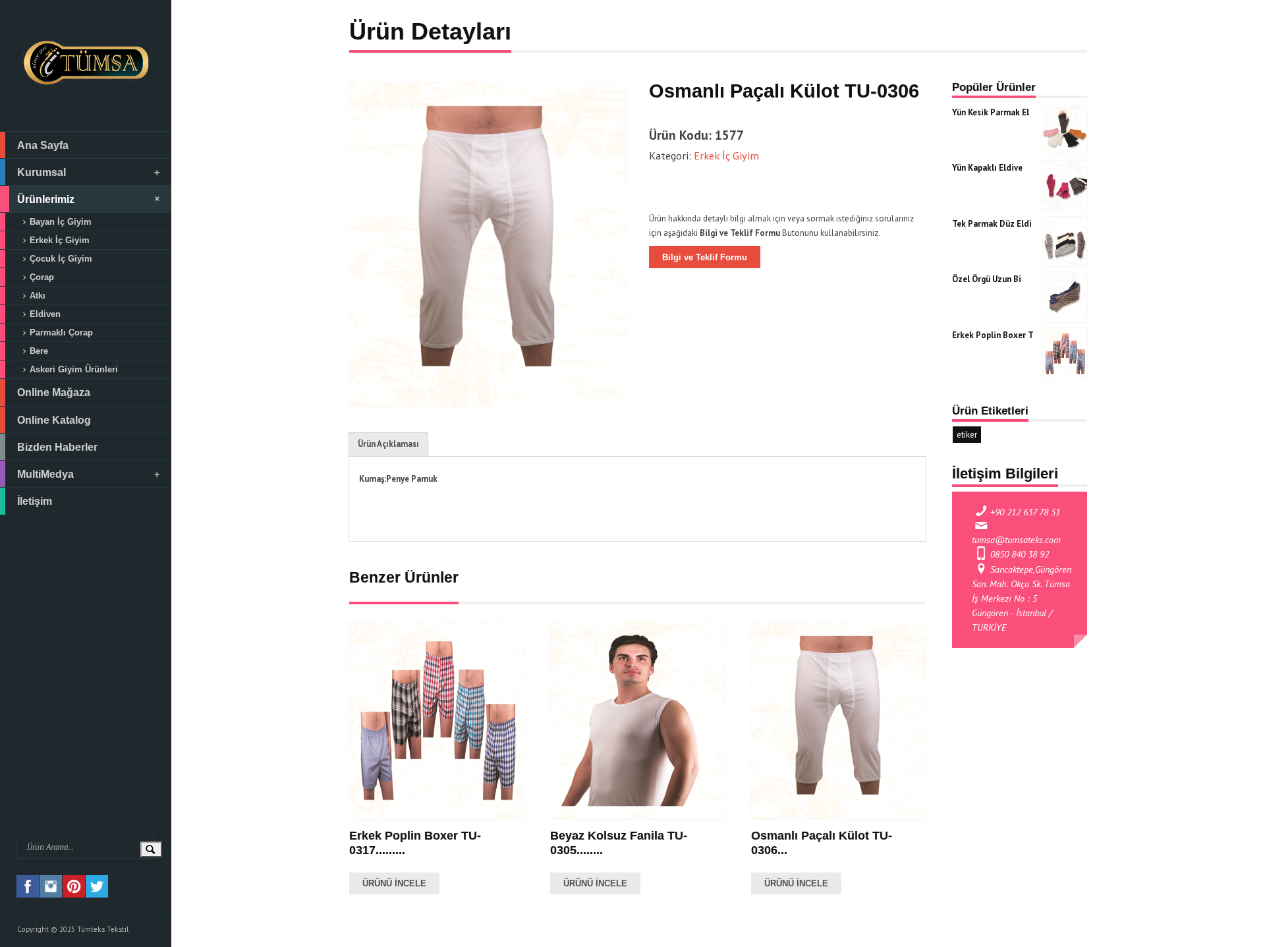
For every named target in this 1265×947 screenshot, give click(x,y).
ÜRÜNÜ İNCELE (394, 883)
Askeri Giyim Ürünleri (74, 369)
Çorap (42, 277)
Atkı (37, 296)
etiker (967, 434)
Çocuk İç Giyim (61, 259)
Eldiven (45, 314)
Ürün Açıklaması (388, 443)
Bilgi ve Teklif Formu (704, 257)
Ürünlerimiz (45, 199)
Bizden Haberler (57, 447)
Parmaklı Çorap (61, 332)
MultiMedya (45, 474)
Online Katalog (54, 420)
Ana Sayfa (43, 145)
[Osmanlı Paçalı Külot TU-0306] (487, 244)
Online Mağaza (53, 392)
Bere (39, 351)
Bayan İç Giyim (61, 222)
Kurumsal (41, 172)
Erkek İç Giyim (60, 240)
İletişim (34, 501)
